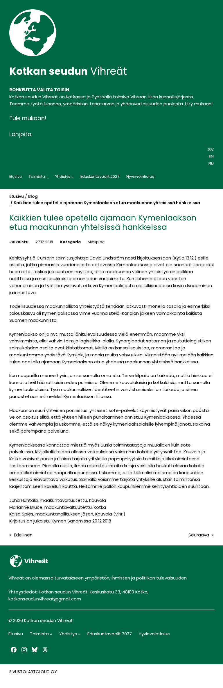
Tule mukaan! (27, 118)
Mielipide (96, 241)
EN (211, 156)
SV (211, 149)
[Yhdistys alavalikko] (72, 177)
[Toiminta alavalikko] (47, 177)
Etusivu (16, 196)
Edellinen (23, 535)
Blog (33, 196)
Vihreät (68, 71)
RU (211, 163)
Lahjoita (20, 134)
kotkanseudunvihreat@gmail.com (44, 599)
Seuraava (198, 535)
